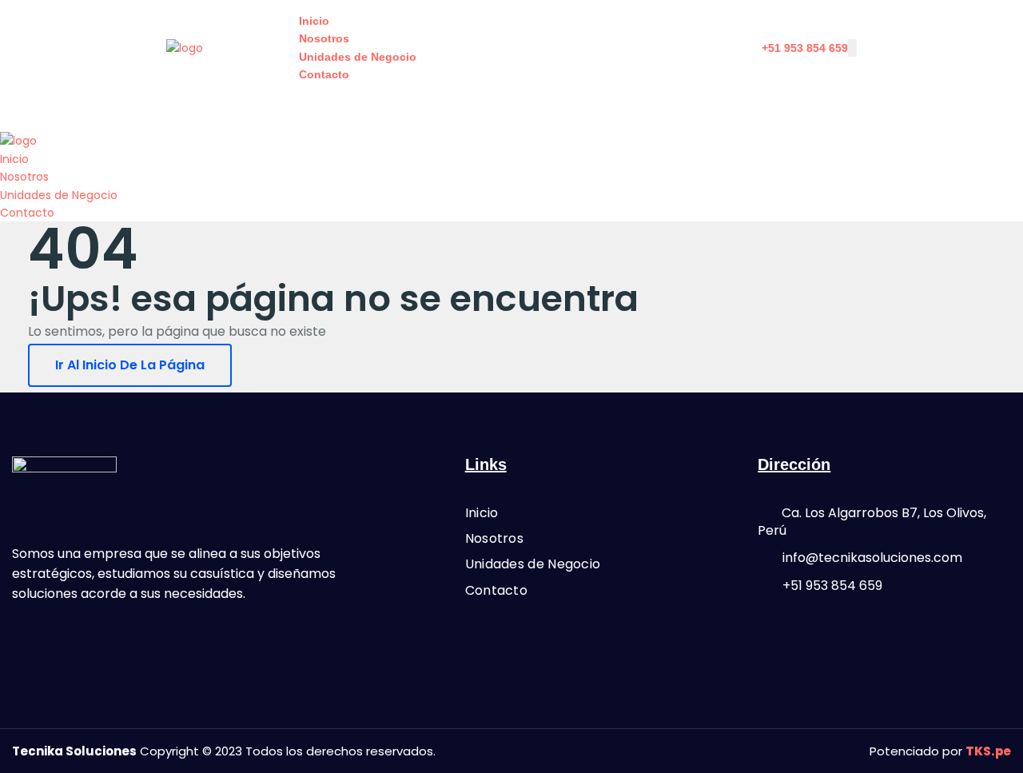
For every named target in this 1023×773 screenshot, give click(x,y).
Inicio (314, 20)
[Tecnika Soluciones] (184, 47)
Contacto (324, 74)
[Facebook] (32, 639)
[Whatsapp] (75, 639)
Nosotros (324, 38)
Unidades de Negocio (357, 56)
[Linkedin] (118, 639)
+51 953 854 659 (805, 48)
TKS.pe (988, 751)
